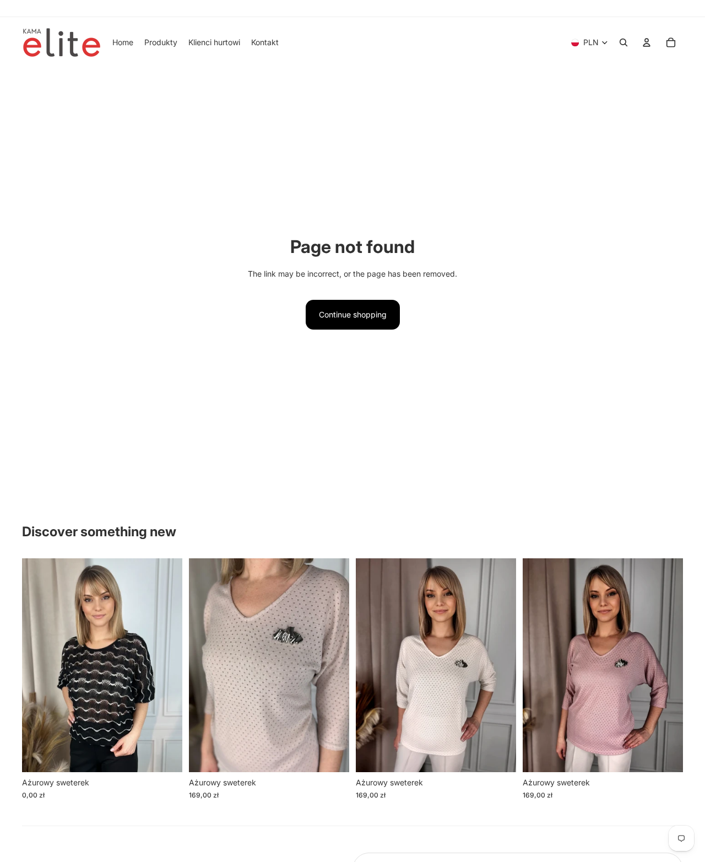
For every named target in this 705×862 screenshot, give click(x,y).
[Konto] (646, 42)
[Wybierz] (165, 756)
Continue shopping (353, 314)
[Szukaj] (623, 42)
